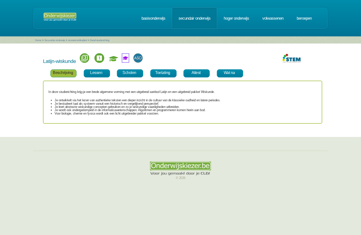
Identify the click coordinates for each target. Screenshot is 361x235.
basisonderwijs (153, 18)
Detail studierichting (100, 40)
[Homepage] (60, 18)
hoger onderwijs (236, 18)
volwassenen (272, 18)
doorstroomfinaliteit (77, 40)
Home (38, 40)
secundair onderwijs (194, 18)
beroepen (304, 18)
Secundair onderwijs (54, 40)
